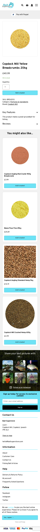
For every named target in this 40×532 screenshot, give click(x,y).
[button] (20, 14)
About (4, 453)
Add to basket (20, 93)
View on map (7, 436)
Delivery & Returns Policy (12, 475)
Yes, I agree (8, 517)
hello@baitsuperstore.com (12, 442)
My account (31, 5)
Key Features (8, 112)
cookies (11, 507)
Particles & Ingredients (19, 102)
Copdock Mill (13, 104)
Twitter (5, 500)
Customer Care (8, 456)
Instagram (6, 497)
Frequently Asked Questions (13, 482)
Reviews (6, 124)
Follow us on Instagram (22, 388)
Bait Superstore (8, 5)
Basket (27, 5)
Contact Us (6, 460)
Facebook (6, 493)
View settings (20, 522)
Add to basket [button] (20, 186)
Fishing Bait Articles (10, 463)
